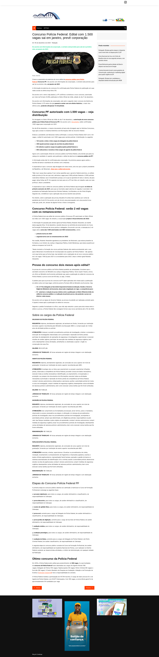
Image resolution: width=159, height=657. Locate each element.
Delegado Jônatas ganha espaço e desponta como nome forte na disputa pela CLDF (112, 51)
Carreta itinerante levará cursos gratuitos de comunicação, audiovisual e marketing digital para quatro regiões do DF (112, 72)
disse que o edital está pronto (60, 169)
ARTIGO (46, 28)
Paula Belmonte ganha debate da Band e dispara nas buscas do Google (111, 65)
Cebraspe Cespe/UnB (45, 573)
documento (75, 122)
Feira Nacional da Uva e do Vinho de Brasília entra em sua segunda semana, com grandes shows (112, 58)
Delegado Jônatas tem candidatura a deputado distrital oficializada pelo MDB (110, 79)
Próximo (88, 587)
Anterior (38, 587)
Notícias (39, 28)
